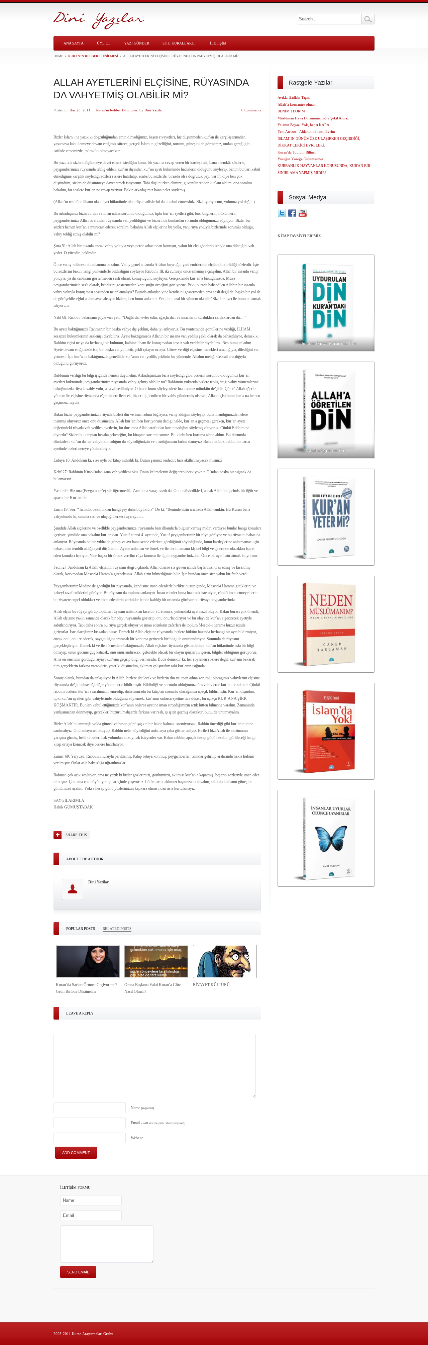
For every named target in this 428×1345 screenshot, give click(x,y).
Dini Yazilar (153, 110)
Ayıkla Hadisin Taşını (294, 97)
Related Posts (117, 929)
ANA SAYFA (74, 43)
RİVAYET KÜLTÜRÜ (211, 984)
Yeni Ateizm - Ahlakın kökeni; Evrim (306, 131)
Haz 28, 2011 (80, 110)
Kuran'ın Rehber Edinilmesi (93, 56)
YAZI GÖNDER (136, 43)
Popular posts (80, 929)
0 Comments (251, 110)
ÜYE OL (104, 43)
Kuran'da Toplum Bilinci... (298, 152)
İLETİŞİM (218, 43)
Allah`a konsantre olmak (297, 104)
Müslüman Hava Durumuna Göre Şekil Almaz (313, 118)
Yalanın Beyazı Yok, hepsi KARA (303, 125)
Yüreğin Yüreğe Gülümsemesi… (303, 159)
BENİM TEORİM (291, 111)
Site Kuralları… (180, 43)
